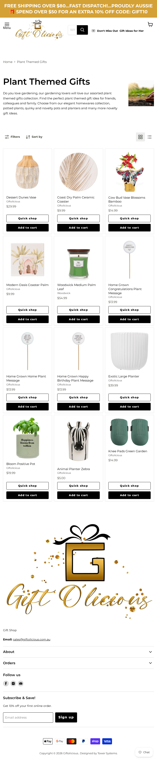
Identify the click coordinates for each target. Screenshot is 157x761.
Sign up (66, 717)
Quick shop (27, 218)
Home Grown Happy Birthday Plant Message (75, 378)
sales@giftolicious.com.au (31, 639)
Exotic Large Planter (123, 376)
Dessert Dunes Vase (21, 197)
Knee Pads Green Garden (127, 451)
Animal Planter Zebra (73, 469)
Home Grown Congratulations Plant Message (125, 289)
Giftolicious (13, 201)
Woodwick (63, 293)
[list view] (149, 136)
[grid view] (140, 136)
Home (7, 62)
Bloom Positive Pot (20, 464)
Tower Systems (107, 753)
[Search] (82, 30)
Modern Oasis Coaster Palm (27, 285)
